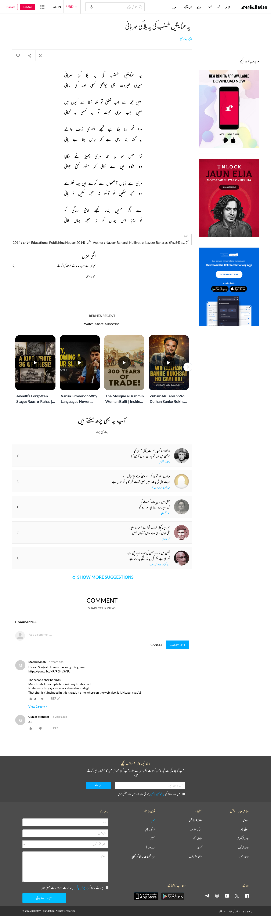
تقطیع (153, 838)
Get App (27, 6)
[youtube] (227, 895)
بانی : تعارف (196, 829)
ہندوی (245, 820)
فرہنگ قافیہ (150, 829)
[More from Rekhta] (42, 7)
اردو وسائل (150, 847)
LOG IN (56, 6)
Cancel (156, 644)
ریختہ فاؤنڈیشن (195, 820)
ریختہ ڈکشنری (243, 838)
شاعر (227, 7)
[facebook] (246, 895)
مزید (174, 7)
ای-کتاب (186, 7)
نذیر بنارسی (186, 38)
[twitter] (237, 895)
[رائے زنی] (41, 55)
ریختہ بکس (244, 856)
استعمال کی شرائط (234, 911)
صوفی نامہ (244, 829)
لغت (209, 7)
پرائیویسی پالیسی (157, 794)
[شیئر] (30, 56)
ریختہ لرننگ (243, 847)
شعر (218, 7)
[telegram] (207, 895)
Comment (177, 644)
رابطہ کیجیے (197, 838)
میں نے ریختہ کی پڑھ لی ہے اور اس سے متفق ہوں (149, 794)
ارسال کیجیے (40, 898)
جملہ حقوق (222, 911)
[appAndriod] (172, 896)
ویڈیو (199, 7)
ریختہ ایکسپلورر (195, 856)
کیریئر (199, 847)
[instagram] (217, 895)
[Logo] (254, 7)
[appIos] (146, 896)
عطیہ (153, 820)
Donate (11, 6)
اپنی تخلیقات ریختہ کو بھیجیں (143, 856)
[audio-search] (91, 6)
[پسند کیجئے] (18, 56)
